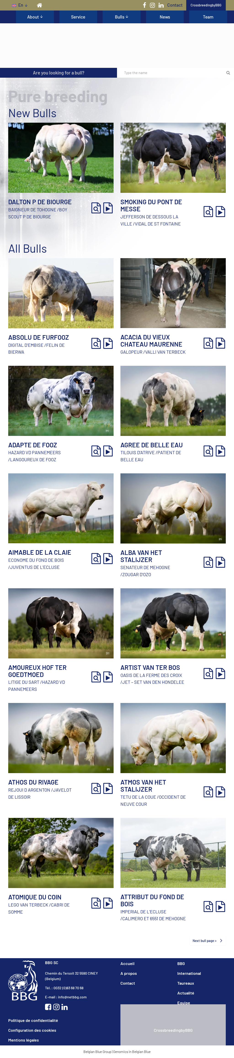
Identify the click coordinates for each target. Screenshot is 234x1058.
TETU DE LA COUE (138, 797)
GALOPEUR (131, 352)
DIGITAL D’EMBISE (25, 345)
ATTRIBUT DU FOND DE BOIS (152, 900)
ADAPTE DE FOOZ (32, 445)
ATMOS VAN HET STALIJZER (143, 785)
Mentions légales (23, 1039)
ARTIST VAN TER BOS (150, 667)
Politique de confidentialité (33, 1020)
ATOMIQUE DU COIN (34, 897)
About (33, 16)
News (165, 16)
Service (78, 16)
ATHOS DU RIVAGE (33, 782)
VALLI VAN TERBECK (165, 352)
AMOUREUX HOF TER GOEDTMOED (37, 670)
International (189, 973)
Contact (175, 5)
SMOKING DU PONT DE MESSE (151, 205)
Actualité (185, 992)
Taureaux (185, 983)
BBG (181, 963)
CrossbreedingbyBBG (206, 5)
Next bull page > (205, 941)
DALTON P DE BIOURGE (40, 202)
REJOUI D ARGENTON (29, 790)
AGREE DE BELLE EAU (151, 445)
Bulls (119, 16)
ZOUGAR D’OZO (136, 574)
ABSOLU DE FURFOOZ (38, 337)
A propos (128, 973)
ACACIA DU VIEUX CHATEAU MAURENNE (151, 340)
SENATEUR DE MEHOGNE (145, 567)
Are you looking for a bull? (58, 72)
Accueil (127, 963)
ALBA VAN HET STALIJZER (141, 556)
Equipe (183, 1002)
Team (208, 16)
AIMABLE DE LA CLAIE (39, 552)
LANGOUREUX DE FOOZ (33, 459)
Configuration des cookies (32, 1030)
